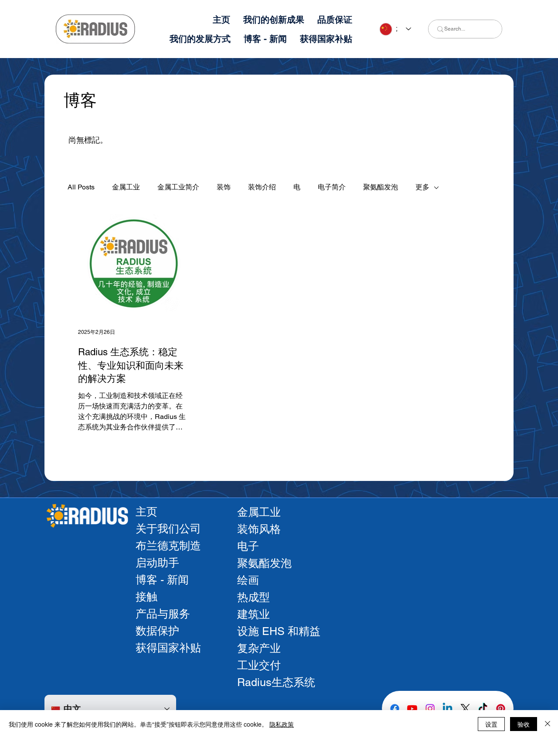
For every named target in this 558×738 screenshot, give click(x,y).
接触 (146, 596)
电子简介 (332, 187)
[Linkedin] (447, 708)
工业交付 (259, 665)
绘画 (248, 580)
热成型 (253, 597)
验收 (523, 724)
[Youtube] (412, 708)
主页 (146, 511)
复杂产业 (259, 648)
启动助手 (157, 562)
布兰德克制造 (168, 545)
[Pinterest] (501, 708)
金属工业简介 (178, 187)
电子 (248, 546)
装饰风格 (259, 529)
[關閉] (547, 724)
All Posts (81, 187)
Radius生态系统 (276, 682)
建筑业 (253, 614)
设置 (491, 724)
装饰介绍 (262, 187)
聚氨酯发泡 (380, 187)
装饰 (224, 187)
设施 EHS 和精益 (278, 631)
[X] (465, 708)
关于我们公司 (168, 528)
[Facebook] (395, 708)
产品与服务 (163, 614)
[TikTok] (483, 708)
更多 (422, 187)
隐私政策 (281, 724)
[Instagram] (430, 708)
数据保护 (157, 631)
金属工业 (126, 187)
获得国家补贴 (168, 648)
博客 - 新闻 (162, 579)
